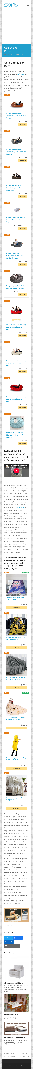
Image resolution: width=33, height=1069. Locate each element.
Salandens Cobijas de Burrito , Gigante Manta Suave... (16, 718)
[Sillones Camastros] (16, 1003)
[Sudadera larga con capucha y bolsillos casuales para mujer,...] (16, 745)
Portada (6, 54)
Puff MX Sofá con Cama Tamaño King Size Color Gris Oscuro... (16, 152)
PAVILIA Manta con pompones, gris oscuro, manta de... (16, 678)
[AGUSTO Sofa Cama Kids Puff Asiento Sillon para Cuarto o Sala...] (16, 210)
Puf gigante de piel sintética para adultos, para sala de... (15, 287)
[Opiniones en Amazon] (16, 320)
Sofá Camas (9, 925)
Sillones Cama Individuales (13, 983)
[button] (28, 4)
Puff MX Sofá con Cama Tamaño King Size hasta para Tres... (16, 116)
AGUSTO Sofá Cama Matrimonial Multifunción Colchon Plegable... (14, 256)
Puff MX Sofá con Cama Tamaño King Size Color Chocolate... (14, 188)
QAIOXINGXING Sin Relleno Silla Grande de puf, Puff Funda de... (15, 435)
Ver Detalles (22, 124)
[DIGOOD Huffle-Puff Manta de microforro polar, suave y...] (16, 625)
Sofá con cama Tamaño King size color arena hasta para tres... (16, 363)
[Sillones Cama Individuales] (16, 968)
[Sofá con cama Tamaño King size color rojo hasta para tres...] (16, 310)
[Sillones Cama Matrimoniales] (16, 1028)
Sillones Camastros (11, 1014)
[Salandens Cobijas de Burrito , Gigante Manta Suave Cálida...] (16, 705)
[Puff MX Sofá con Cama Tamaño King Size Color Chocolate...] (16, 176)
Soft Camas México (15, 1066)
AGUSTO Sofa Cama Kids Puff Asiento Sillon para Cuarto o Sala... (16, 220)
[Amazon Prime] (24, 225)
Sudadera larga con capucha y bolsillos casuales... (16, 758)
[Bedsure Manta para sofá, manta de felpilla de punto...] (16, 785)
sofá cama (20, 74)
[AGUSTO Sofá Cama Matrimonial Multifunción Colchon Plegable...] (16, 244)
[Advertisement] (16, 26)
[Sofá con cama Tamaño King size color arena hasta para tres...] (16, 351)
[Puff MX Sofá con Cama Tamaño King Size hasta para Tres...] (16, 104)
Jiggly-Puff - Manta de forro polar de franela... (15, 598)
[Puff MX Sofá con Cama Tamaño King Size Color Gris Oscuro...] (16, 140)
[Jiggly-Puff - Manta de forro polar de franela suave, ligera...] (16, 585)
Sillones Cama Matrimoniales (14, 1038)
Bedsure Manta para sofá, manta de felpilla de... (16, 799)
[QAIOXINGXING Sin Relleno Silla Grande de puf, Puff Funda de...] (16, 423)
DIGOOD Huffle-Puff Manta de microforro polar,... (15, 638)
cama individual (19, 507)
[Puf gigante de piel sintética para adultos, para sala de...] (16, 278)
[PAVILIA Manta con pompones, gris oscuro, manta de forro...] (16, 665)
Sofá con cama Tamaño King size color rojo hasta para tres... (16, 327)
